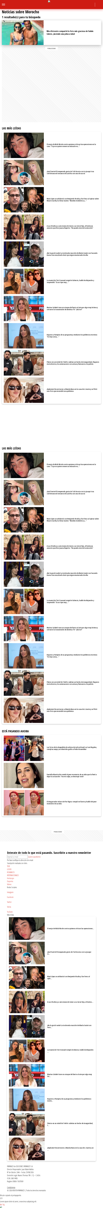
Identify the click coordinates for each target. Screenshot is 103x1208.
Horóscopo (10, 878)
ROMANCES (11, 872)
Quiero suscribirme (34, 856)
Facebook (78, 5)
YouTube (92, 5)
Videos (9, 884)
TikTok (87, 5)
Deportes (10, 881)
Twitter (82, 5)
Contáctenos (11, 1187)
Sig (4, 1204)
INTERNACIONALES (13, 875)
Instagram (73, 5)
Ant (1, 1204)
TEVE (8, 866)
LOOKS (9, 869)
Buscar (99, 4)
